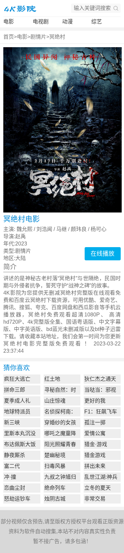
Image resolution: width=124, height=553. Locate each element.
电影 (8, 21)
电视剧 (41, 21)
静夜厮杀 (14, 455)
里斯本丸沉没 (20, 433)
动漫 (67, 21)
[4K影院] (19, 8)
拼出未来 (94, 466)
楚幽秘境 (54, 455)
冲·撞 (10, 477)
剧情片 (38, 37)
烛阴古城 (54, 499)
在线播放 (102, 253)
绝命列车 (54, 488)
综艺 (96, 21)
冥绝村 (57, 37)
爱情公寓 (94, 433)
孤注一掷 (94, 422)
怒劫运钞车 (17, 499)
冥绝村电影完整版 (29, 343)
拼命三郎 (14, 390)
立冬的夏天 (97, 488)
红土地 (52, 379)
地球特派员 (17, 411)
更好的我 (94, 401)
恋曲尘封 (14, 488)
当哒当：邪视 (100, 390)
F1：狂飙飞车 (100, 411)
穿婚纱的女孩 (60, 422)
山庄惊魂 (54, 401)
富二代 (12, 466)
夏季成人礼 (17, 401)
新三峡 (12, 422)
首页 (8, 37)
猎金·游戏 (95, 444)
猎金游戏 (94, 455)
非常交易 (94, 499)
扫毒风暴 (54, 466)
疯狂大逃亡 (17, 379)
